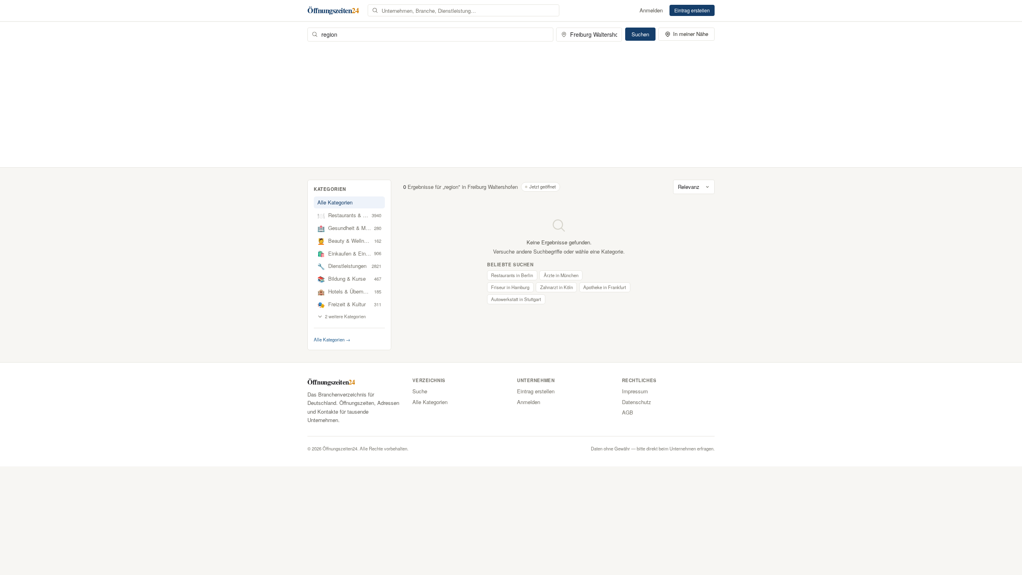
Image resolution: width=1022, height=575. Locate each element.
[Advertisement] (511, 101)
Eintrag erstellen (692, 10)
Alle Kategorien (335, 202)
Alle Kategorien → (332, 339)
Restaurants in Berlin (512, 275)
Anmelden (651, 10)
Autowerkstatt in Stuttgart (516, 299)
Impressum (635, 391)
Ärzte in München (561, 275)
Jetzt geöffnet (542, 186)
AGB (627, 412)
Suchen (640, 34)
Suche (419, 391)
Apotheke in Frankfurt (604, 287)
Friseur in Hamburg (510, 287)
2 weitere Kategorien (345, 316)
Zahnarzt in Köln (556, 287)
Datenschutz (636, 402)
